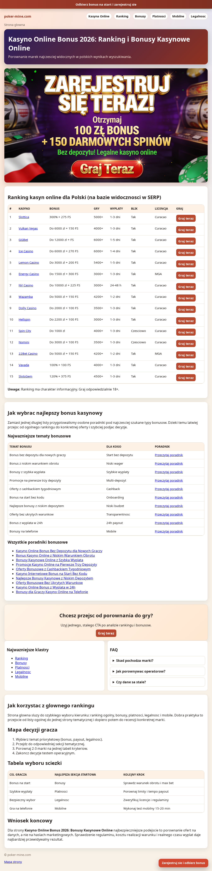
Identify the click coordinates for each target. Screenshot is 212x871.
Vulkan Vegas (28, 228)
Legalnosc (198, 16)
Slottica (24, 217)
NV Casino (26, 285)
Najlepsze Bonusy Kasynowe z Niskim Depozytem (54, 578)
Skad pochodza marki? (134, 660)
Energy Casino (29, 274)
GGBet (23, 240)
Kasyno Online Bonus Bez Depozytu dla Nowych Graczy (59, 551)
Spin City (25, 331)
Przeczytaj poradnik (169, 455)
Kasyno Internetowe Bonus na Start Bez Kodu (51, 573)
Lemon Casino (29, 262)
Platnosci (159, 16)
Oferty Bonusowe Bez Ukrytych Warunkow (49, 582)
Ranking (122, 16)
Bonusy (140, 16)
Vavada (24, 365)
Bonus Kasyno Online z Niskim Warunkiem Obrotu (55, 555)
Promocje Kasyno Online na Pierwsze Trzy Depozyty (56, 564)
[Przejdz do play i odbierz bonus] (106, 125)
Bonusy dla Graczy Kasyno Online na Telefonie (52, 592)
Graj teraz (186, 218)
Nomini (24, 342)
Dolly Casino (27, 308)
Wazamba (26, 296)
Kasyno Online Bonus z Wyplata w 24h (45, 587)
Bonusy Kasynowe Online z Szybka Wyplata (49, 560)
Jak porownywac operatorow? (140, 671)
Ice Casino (26, 251)
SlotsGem (25, 376)
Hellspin (24, 319)
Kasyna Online (99, 16)
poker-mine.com (17, 16)
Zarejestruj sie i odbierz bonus (183, 863)
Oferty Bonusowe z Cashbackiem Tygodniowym (53, 569)
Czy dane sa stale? (131, 682)
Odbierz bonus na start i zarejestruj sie (106, 4)
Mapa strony (13, 862)
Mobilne (178, 16)
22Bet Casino (28, 353)
